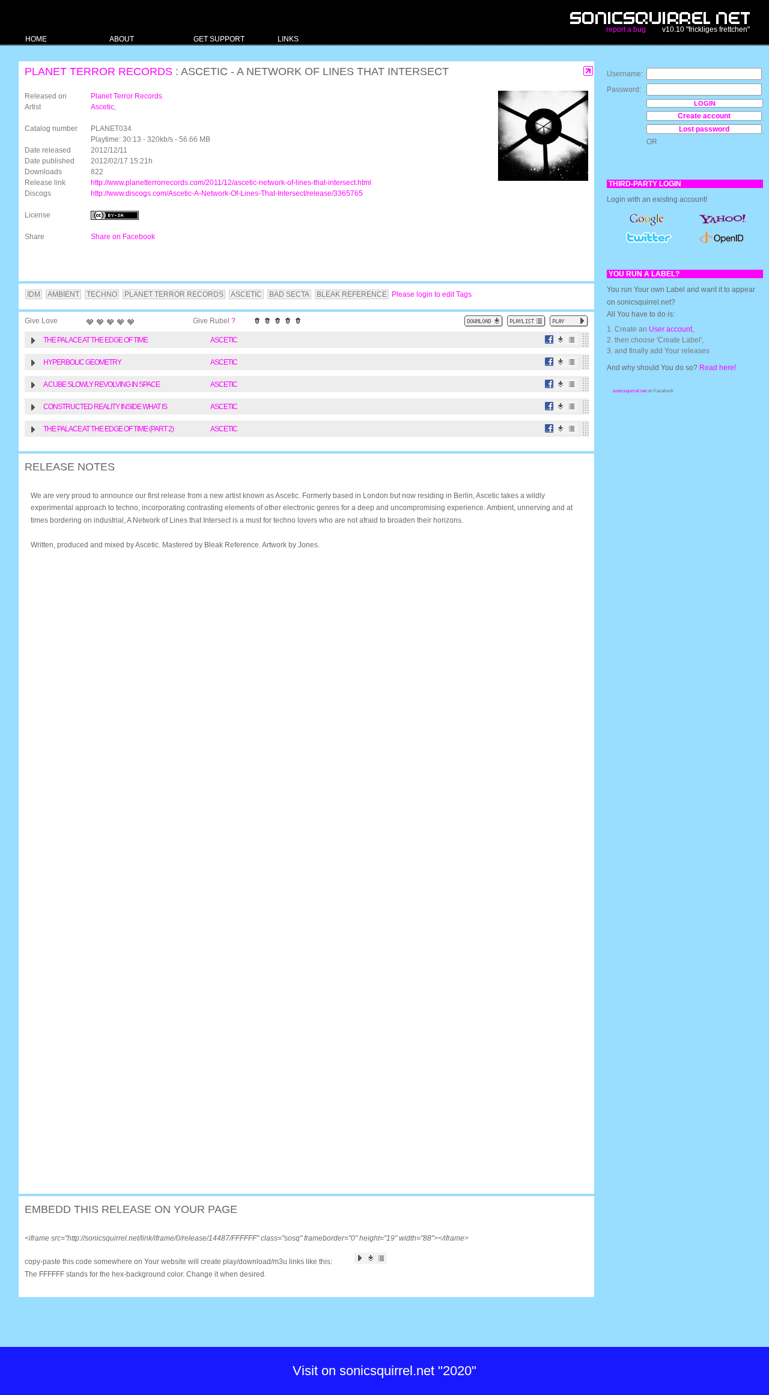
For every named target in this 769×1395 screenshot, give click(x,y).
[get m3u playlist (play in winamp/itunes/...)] (526, 321)
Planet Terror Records (98, 71)
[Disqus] (300, 715)
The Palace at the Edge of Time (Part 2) (108, 429)
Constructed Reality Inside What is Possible (105, 408)
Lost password (704, 129)
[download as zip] (483, 321)
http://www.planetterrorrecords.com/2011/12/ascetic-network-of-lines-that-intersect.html (231, 182)
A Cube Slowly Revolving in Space (101, 384)
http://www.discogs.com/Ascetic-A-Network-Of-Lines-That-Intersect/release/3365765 (227, 193)
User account (670, 329)
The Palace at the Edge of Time (95, 340)
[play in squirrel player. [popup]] (569, 321)
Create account (704, 116)
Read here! (717, 367)
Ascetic (102, 107)
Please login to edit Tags (432, 294)
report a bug (626, 29)
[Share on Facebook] (549, 339)
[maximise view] (588, 71)
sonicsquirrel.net (629, 391)
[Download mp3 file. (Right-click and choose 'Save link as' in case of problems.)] (561, 339)
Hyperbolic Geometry (82, 362)
